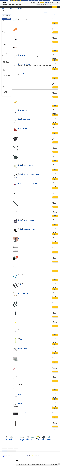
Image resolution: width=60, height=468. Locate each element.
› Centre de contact (49, 460)
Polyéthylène (4, 44)
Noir (3, 52)
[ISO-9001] (27, 455)
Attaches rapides (14, 8)
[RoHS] (36, 455)
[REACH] (38, 455)
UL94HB (4, 70)
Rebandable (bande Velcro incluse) (6, 75)
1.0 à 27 (4, 33)
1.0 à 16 (4, 27)
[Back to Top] (59, 464)
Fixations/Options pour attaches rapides (6, 15)
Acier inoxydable (4, 45)
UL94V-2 (4, 69)
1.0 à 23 (4, 31)
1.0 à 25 (4, 32)
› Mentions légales (28, 460)
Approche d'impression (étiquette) (6, 81)
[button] (51, 0)
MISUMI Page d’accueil (4, 8)
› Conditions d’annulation (45, 460)
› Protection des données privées (39, 460)
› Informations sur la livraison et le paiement (30, 461)
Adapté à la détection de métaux (6, 76)
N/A (3, 71)
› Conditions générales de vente (33, 460)
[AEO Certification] (33, 455)
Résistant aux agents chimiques (6, 62)
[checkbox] (6, 27)
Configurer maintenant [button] (55, 23)
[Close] (58, 6)
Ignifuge (4, 63)
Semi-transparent (5, 53)
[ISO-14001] (30, 455)
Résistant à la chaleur (5, 61)
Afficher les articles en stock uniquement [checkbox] (6, 22)
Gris (3, 54)
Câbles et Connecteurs (9, 8)
